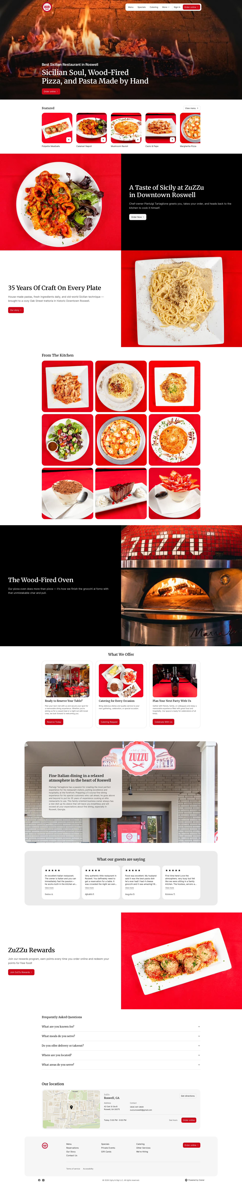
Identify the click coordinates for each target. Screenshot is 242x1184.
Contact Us (71, 1155)
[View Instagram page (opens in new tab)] (43, 1180)
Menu (131, 7)
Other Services (143, 1148)
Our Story (71, 1151)
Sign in (177, 7)
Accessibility (88, 1169)
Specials (142, 7)
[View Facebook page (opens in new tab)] (39, 1180)
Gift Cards (106, 1151)
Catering (154, 7)
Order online (189, 1120)
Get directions (188, 1096)
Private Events (108, 1148)
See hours (173, 1120)
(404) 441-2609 (137, 1107)
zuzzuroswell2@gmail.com (141, 1110)
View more (49, 888)
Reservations (72, 1148)
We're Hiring (142, 1151)
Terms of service (73, 1169)
